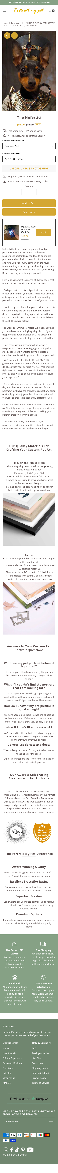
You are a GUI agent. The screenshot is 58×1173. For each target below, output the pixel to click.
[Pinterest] (23, 1149)
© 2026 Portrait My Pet (14, 1154)
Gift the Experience (12, 1058)
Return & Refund (40, 1072)
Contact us (37, 1063)
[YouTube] (30, 1149)
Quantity (29, 186)
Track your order (40, 1053)
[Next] (14, 35)
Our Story (8, 1067)
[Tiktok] (17, 1149)
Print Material (17, 23)
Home (5, 23)
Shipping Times (40, 1067)
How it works (9, 1053)
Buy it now (29, 211)
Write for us (9, 1077)
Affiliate (7, 1082)
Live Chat (36, 1058)
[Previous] (7, 35)
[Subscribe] (51, 1121)
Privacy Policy (39, 1077)
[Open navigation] (4, 11)
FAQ (34, 1048)
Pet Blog (7, 1072)
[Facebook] (11, 1149)
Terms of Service (40, 1082)
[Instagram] (6, 1149)
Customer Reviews (12, 1063)
